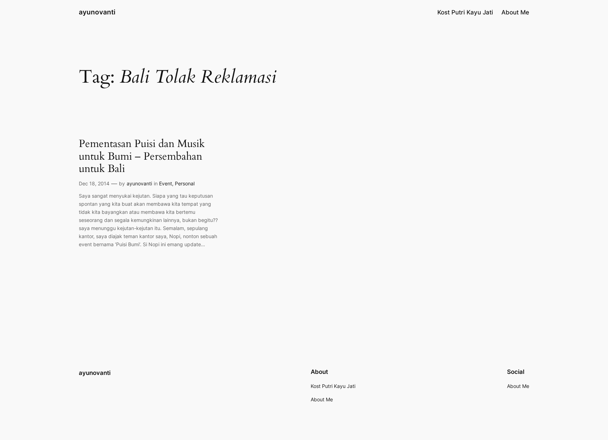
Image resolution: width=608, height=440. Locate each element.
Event (165, 183)
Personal (185, 183)
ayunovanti (97, 12)
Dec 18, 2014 (94, 183)
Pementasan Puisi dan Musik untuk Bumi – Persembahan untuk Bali (142, 157)
